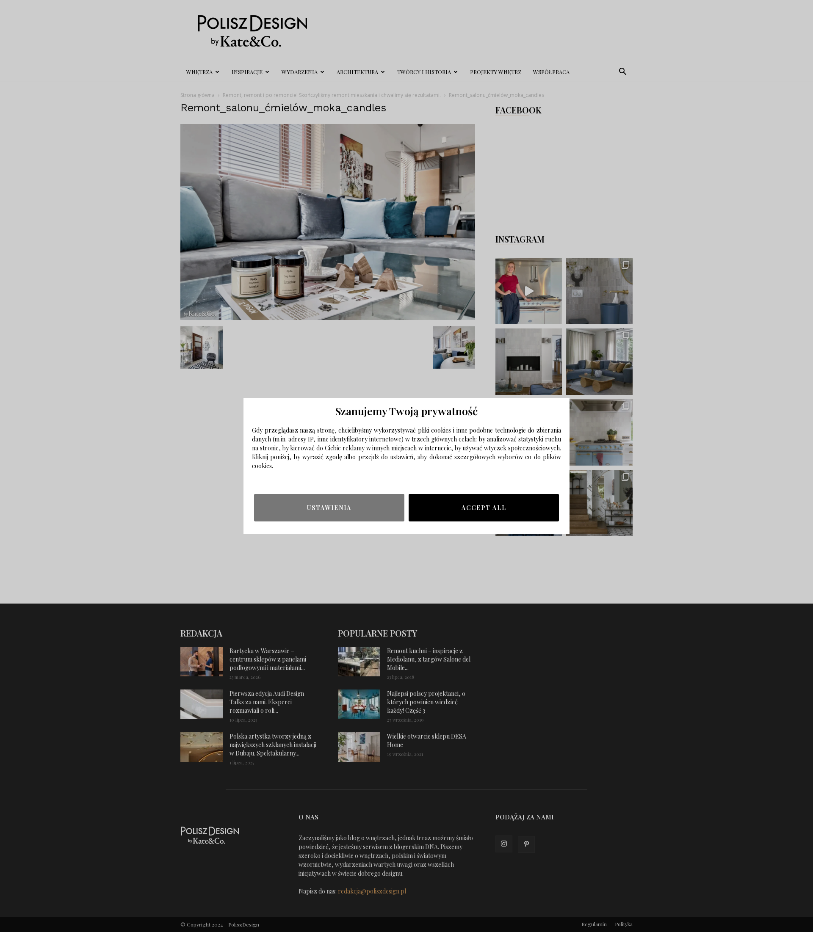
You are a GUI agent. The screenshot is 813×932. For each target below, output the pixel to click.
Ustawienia (329, 508)
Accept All (484, 508)
